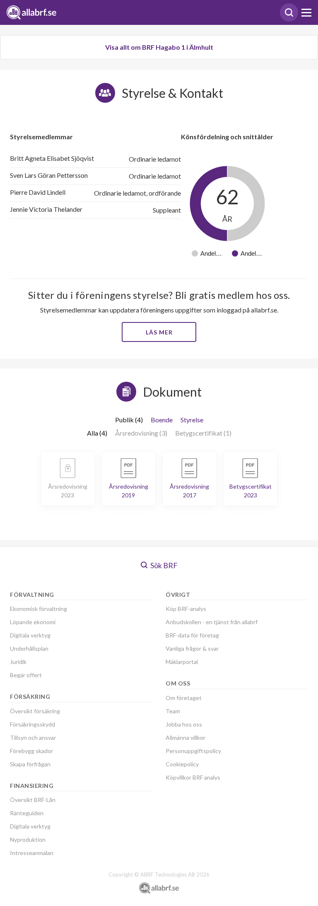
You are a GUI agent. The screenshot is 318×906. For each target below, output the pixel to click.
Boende (162, 420)
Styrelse (192, 420)
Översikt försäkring (35, 711)
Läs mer (159, 332)
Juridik (18, 661)
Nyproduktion (28, 839)
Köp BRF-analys (186, 608)
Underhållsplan (29, 648)
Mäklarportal (182, 661)
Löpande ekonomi (32, 621)
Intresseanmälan (31, 852)
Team (173, 711)
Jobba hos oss (184, 724)
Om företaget (184, 697)
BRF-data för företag (192, 635)
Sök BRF (163, 565)
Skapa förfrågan (30, 764)
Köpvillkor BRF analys (193, 777)
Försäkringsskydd (32, 724)
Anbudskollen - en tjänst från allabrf (212, 621)
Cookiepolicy (182, 764)
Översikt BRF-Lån (32, 799)
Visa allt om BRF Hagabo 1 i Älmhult (159, 47)
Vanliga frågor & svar (192, 648)
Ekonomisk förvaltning (38, 608)
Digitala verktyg (30, 635)
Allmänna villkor (185, 737)
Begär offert (26, 674)
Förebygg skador (31, 750)
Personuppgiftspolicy (193, 750)
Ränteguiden (26, 812)
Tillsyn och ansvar (33, 737)
